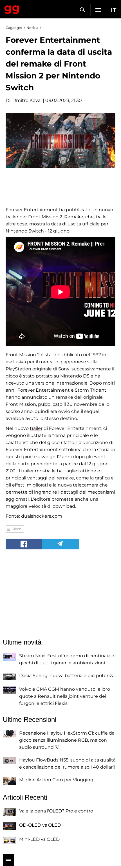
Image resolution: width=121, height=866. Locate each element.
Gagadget (12, 8)
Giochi (17, 529)
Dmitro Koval (27, 100)
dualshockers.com (41, 516)
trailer (36, 428)
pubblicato (50, 404)
